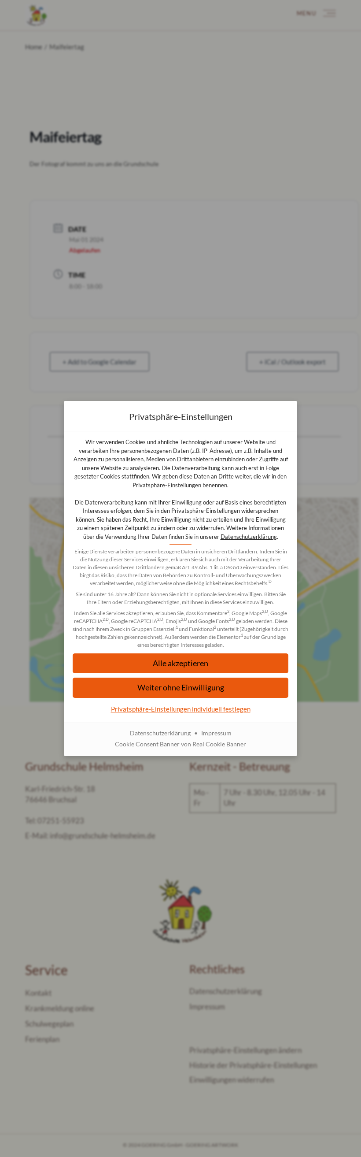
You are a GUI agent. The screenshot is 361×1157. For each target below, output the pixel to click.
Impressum (216, 733)
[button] (180, 687)
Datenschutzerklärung (249, 536)
